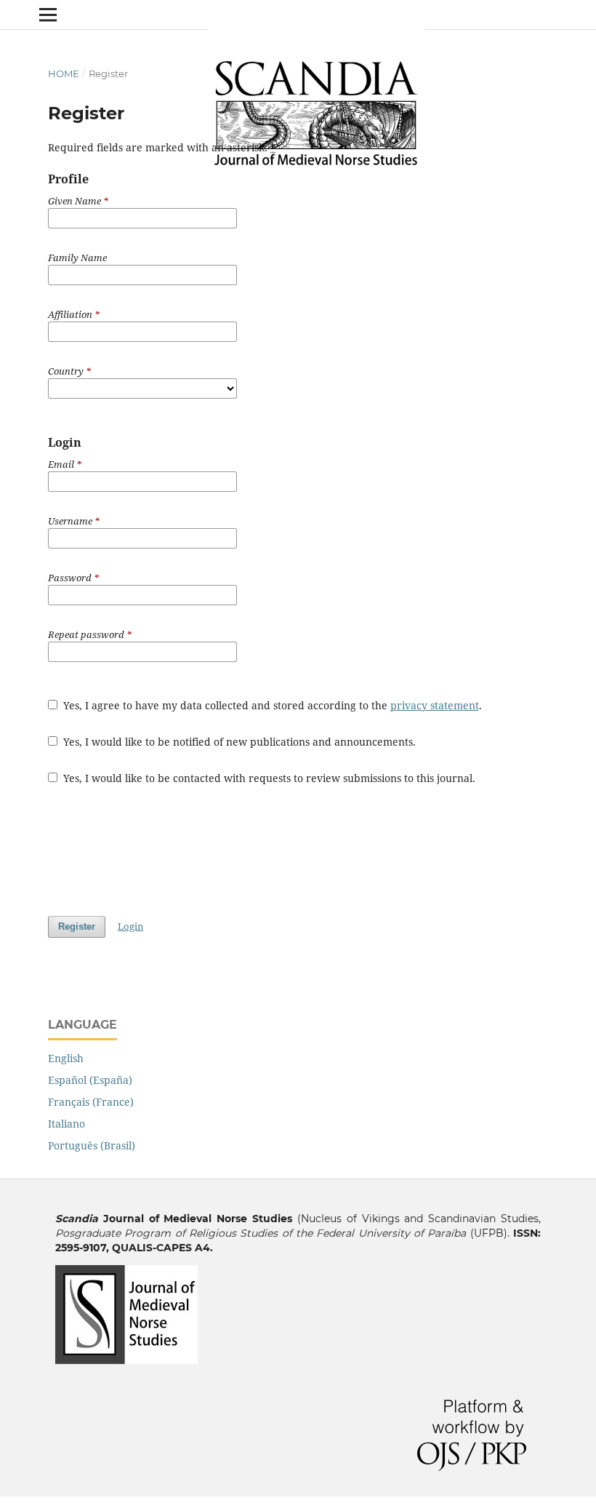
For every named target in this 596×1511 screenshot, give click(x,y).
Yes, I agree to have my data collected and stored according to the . (271, 705)
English (66, 1058)
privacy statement (434, 705)
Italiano (66, 1124)
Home (63, 73)
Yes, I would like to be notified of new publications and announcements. (238, 742)
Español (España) (90, 1080)
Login (130, 926)
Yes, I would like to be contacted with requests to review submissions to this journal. (267, 778)
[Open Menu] (48, 14)
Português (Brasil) (91, 1145)
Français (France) (91, 1102)
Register (76, 926)
